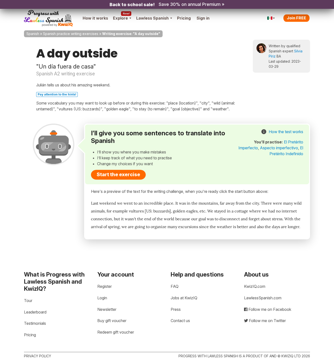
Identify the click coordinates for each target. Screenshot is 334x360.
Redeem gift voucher (115, 332)
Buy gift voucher (111, 320)
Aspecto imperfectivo (279, 147)
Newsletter (106, 309)
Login (102, 297)
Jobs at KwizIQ (184, 297)
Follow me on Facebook (269, 309)
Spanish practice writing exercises (70, 34)
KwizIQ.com (254, 286)
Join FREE (296, 17)
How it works (95, 18)
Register (104, 286)
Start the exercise (118, 174)
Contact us (180, 320)
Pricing (184, 18)
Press (176, 309)
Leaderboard (35, 312)
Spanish (32, 34)
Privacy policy (37, 356)
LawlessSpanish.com (262, 297)
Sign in (203, 18)
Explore (120, 18)
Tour (28, 300)
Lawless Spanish (152, 18)
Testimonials (35, 323)
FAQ (174, 286)
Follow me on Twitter (267, 320)
